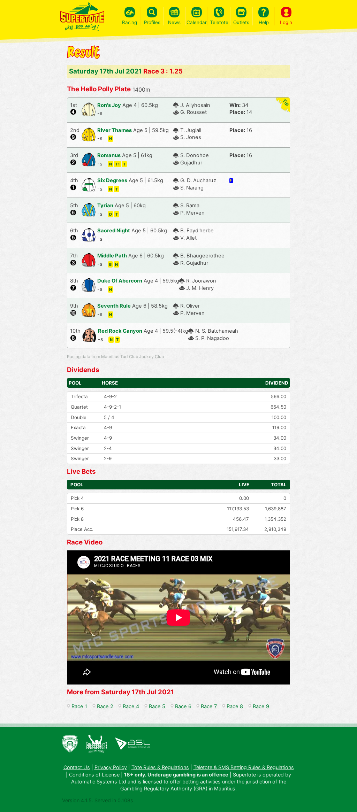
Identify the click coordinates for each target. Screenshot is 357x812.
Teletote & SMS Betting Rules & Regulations (243, 767)
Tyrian (105, 205)
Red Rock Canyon (120, 331)
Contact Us (76, 767)
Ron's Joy (109, 105)
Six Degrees (112, 180)
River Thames (114, 130)
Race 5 (157, 706)
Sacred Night (113, 230)
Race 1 (79, 706)
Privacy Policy (110, 767)
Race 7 (209, 706)
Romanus (109, 155)
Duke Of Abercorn (119, 281)
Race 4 (131, 706)
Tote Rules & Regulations (160, 767)
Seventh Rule (114, 306)
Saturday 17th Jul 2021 (105, 71)
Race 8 (235, 706)
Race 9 (261, 706)
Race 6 (183, 706)
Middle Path (112, 256)
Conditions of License (94, 775)
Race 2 (105, 706)
